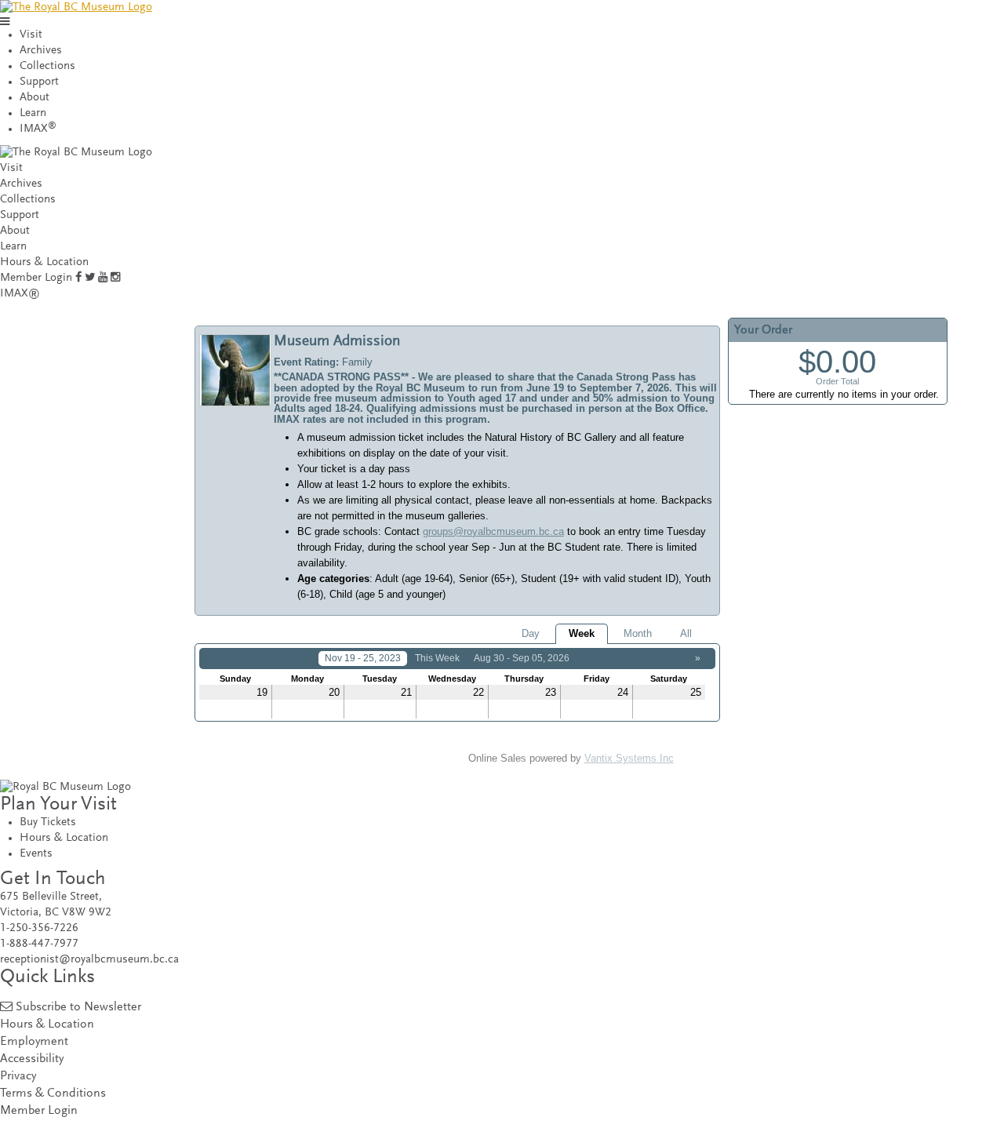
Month (638, 633)
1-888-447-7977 (39, 944)
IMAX (38, 129)
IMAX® (20, 294)
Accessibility (32, 1059)
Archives (41, 50)
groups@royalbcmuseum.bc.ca (493, 531)
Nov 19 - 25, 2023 (363, 658)
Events (36, 854)
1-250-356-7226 (39, 928)
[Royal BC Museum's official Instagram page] (115, 278)
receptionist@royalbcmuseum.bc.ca (89, 960)
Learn (33, 113)
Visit (31, 35)
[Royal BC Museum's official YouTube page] (102, 278)
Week (582, 633)
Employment (34, 1042)
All (686, 633)
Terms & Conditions (53, 1094)
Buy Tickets (48, 822)
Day (531, 633)
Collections (47, 66)
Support (39, 82)
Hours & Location (44, 262)
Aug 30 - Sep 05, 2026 (521, 658)
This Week (437, 658)
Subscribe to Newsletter (78, 1007)
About (34, 98)
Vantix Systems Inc (629, 758)
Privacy (18, 1077)
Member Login (36, 278)
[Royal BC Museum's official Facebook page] (78, 278)
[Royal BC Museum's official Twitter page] (90, 278)
